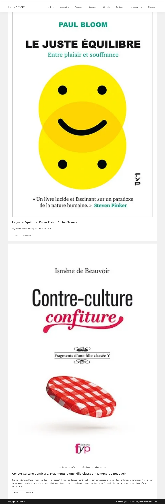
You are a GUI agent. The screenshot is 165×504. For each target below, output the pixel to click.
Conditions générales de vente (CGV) (143, 502)
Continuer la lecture (24, 235)
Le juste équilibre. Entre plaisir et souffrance (44, 222)
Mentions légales (122, 502)
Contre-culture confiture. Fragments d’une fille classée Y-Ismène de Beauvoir (69, 473)
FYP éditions (17, 7)
